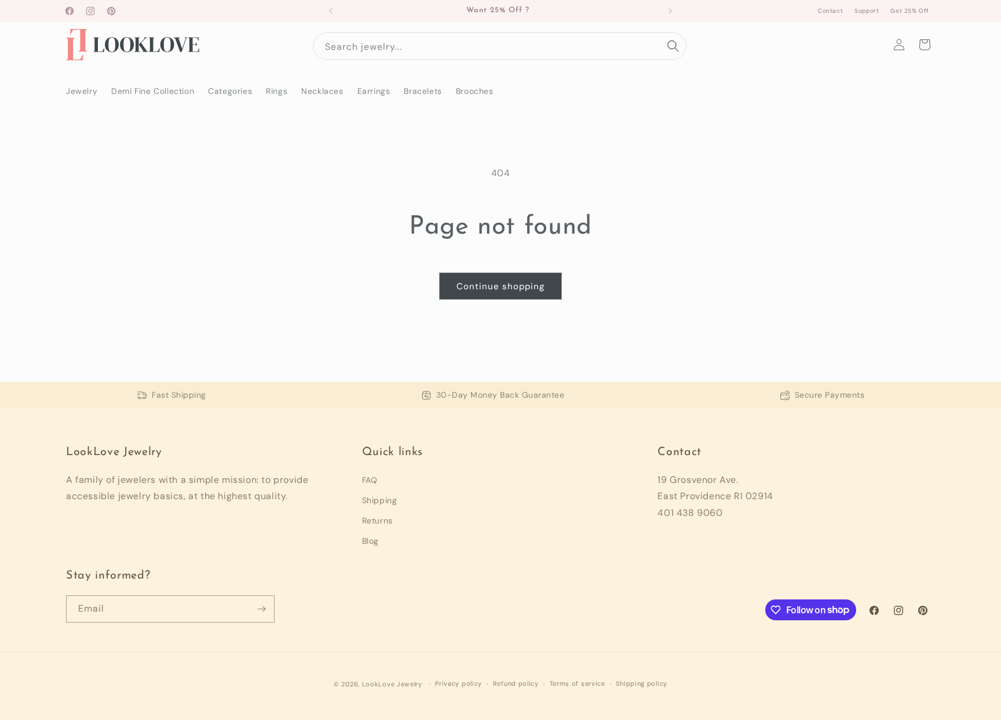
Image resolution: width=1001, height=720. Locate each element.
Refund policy (516, 683)
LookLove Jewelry (392, 684)
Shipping (379, 500)
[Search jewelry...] (673, 46)
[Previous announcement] (331, 11)
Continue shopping (500, 286)
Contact (830, 10)
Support (866, 10)
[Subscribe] (261, 609)
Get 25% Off (909, 10)
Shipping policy (641, 683)
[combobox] (499, 46)
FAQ (370, 480)
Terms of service (577, 683)
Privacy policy (458, 683)
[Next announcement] (670, 11)
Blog (370, 541)
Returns (377, 520)
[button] (924, 44)
